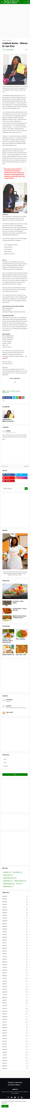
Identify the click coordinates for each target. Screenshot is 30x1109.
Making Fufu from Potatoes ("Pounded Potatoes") (19, 616)
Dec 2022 (15, 896)
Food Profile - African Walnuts (18, 602)
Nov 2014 (15, 1011)
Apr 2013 (15, 1063)
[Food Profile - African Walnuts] (7, 603)
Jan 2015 (15, 1005)
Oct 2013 (15, 1046)
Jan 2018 (15, 931)
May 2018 (15, 920)
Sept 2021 (15, 901)
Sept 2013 (15, 1049)
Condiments (7, 872)
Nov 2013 (15, 1044)
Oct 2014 (15, 1013)
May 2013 (15, 1060)
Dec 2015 (15, 983)
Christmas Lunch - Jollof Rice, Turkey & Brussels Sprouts (7, 640)
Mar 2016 (15, 975)
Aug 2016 (15, 964)
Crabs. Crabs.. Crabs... (21, 654)
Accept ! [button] (5, 1106)
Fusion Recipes (17, 872)
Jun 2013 (15, 1057)
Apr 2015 (15, 1000)
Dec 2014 (15, 1008)
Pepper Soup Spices (8, 883)
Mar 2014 (15, 1033)
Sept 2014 (15, 1016)
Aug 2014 (15, 1019)
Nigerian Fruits (9, 595)
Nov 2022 (15, 899)
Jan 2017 (15, 956)
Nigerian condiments (20, 880)
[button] (2, 2)
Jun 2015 (15, 994)
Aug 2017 (15, 940)
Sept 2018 (15, 910)
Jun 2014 (15, 1024)
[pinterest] (21, 1097)
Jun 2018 (15, 918)
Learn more (4, 1102)
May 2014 (15, 1027)
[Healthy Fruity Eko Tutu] (8, 649)
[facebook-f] (8, 1097)
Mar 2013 (15, 1065)
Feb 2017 (15, 953)
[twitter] (11, 1097)
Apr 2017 (15, 951)
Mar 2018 (15, 926)
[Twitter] (14, 397)
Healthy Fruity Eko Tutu (8, 654)
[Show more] (3, 400)
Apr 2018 (15, 923)
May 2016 (15, 970)
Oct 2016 (15, 959)
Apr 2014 (15, 1030)
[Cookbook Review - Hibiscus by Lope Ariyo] (8, 414)
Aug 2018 (15, 912)
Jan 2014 (15, 1038)
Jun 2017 (15, 945)
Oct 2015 (15, 989)
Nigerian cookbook (15, 391)
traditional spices (8, 886)
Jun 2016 (15, 967)
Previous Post (5, 466)
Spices (19, 883)
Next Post (26, 466)
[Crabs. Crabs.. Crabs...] (22, 649)
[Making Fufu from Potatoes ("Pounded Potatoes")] (7, 618)
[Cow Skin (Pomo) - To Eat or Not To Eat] (7, 611)
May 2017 (15, 948)
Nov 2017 (15, 934)
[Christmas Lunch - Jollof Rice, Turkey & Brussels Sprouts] (8, 633)
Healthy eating (7, 875)
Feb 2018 (15, 929)
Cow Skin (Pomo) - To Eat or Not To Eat (20, 609)
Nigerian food (5, 392)
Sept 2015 (15, 992)
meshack (8, 431)
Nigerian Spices (7, 880)
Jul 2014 (15, 1022)
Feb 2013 (15, 1068)
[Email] (23, 397)
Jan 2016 (15, 981)
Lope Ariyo (8, 40)
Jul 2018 (15, 915)
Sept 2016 (15, 962)
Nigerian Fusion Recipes (9, 878)
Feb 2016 (15, 978)
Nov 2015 (15, 986)
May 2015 (15, 997)
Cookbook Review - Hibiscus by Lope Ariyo (8, 420)
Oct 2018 (15, 907)
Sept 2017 (15, 937)
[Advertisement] (15, 21)
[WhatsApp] (17, 397)
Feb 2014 (15, 1035)
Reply (3, 439)
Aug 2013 (15, 1052)
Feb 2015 (15, 1003)
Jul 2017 (15, 942)
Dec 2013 (15, 1041)
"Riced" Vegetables (20, 639)
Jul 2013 (15, 1055)
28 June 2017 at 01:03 (10, 432)
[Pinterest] (20, 397)
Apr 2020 (15, 904)
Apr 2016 (15, 972)
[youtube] (15, 1097)
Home (3, 40)
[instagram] (18, 1097)
